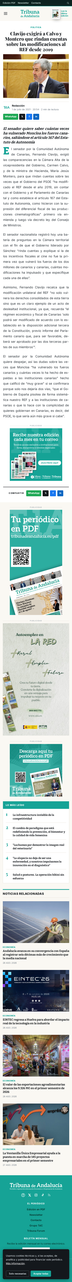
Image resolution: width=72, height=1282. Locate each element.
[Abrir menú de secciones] (5, 13)
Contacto (36, 3)
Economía (9, 947)
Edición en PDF (36, 1209)
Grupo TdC (36, 1225)
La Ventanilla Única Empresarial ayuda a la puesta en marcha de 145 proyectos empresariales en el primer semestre (31, 1157)
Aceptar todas (40, 1273)
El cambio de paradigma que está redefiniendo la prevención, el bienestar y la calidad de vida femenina (39, 832)
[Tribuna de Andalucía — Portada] (30, 13)
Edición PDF (9, 3)
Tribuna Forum (36, 1230)
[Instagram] (36, 1195)
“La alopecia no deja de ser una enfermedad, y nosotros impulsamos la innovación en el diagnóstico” (37, 862)
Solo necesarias (17, 1273)
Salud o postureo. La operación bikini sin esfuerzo (38, 876)
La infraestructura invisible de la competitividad (33, 816)
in (36, 116)
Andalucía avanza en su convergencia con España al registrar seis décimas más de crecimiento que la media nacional (36, 954)
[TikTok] (42, 1195)
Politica (36, 27)
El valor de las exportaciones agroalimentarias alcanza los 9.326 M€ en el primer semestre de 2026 (34, 1088)
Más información (15, 1263)
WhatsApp (10, 116)
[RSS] (49, 1195)
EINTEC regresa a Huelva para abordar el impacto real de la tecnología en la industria (36, 1021)
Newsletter (23, 3)
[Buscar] (68, 3)
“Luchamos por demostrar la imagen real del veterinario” (38, 846)
